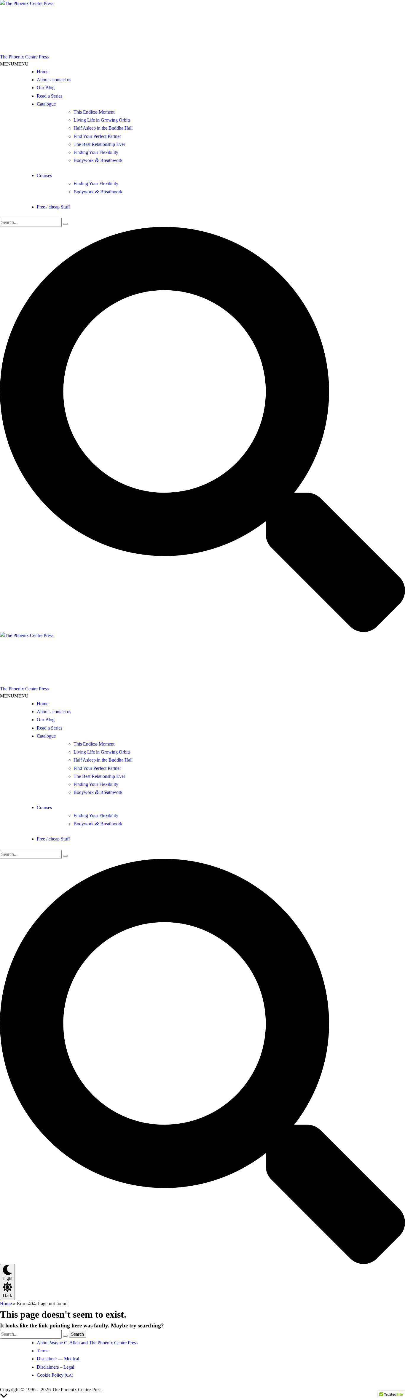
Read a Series (49, 95)
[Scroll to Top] (202, 1395)
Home (42, 71)
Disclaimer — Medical (58, 1358)
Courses (44, 175)
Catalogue (46, 103)
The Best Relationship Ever (99, 144)
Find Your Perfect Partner (97, 136)
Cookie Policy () (55, 1375)
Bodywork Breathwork (98, 160)
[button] (14, 63)
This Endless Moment (94, 111)
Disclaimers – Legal (55, 1367)
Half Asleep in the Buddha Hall (103, 127)
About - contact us (54, 79)
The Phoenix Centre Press (24, 56)
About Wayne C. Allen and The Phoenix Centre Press (87, 1342)
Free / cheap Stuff (53, 206)
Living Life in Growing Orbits (102, 119)
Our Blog (46, 87)
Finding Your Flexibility (96, 152)
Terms (42, 1350)
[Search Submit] (65, 224)
